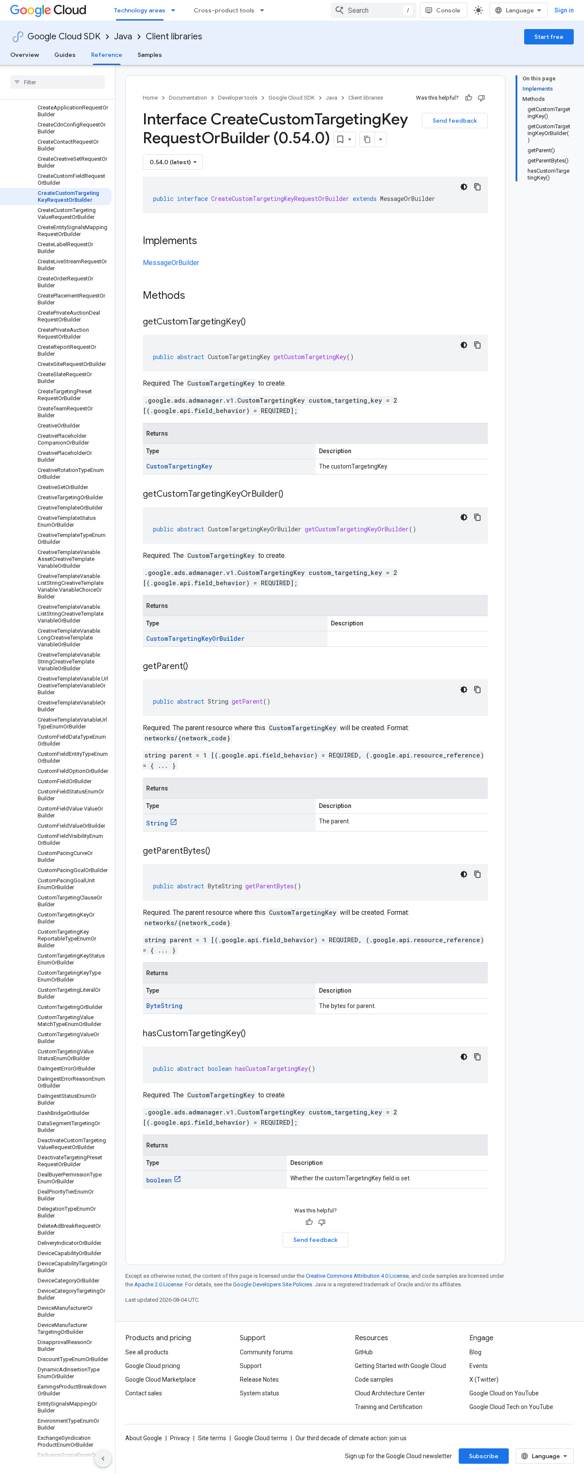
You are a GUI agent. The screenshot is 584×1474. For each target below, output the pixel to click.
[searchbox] (57, 82)
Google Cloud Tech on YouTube (511, 1406)
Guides (65, 55)
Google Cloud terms (260, 1438)
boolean (159, 1180)
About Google (143, 1438)
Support (251, 1365)
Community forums (266, 1352)
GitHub (364, 1352)
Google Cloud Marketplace (160, 1379)
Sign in (564, 10)
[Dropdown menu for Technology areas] (175, 10)
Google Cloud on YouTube (504, 1393)
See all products (146, 1352)
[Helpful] (468, 97)
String (157, 823)
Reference (106, 55)
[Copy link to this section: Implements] (205, 241)
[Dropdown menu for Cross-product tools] (264, 10)
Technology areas (139, 10)
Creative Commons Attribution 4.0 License (357, 1276)
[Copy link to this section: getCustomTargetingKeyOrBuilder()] (292, 494)
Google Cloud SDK (63, 36)
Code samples (374, 1379)
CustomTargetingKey (179, 466)
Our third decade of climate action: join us (351, 1438)
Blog (475, 1352)
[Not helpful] (481, 97)
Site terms (212, 1438)
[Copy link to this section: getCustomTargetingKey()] (254, 322)
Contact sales (143, 1393)
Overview (24, 55)
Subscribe (483, 1456)
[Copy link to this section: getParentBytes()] (218, 851)
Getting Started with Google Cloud (400, 1365)
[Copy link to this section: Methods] (196, 296)
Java (123, 36)
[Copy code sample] (477, 187)
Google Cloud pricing (152, 1365)
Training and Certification (388, 1406)
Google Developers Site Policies (272, 1284)
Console (448, 10)
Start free (548, 37)
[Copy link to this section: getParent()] (196, 667)
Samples (150, 55)
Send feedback (455, 120)
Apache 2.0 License (158, 1284)
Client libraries (174, 36)
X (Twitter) (483, 1379)
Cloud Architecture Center (390, 1393)
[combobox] (373, 10)
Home (150, 97)
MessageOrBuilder (171, 263)
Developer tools (237, 97)
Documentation (188, 97)
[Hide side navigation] (103, 1458)
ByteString (164, 1006)
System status (259, 1393)
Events (478, 1365)
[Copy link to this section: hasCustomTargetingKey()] (254, 1034)
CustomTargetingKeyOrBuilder (195, 638)
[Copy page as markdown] (367, 139)
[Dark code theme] (464, 187)
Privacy (180, 1438)
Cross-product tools (224, 10)
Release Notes (259, 1379)
